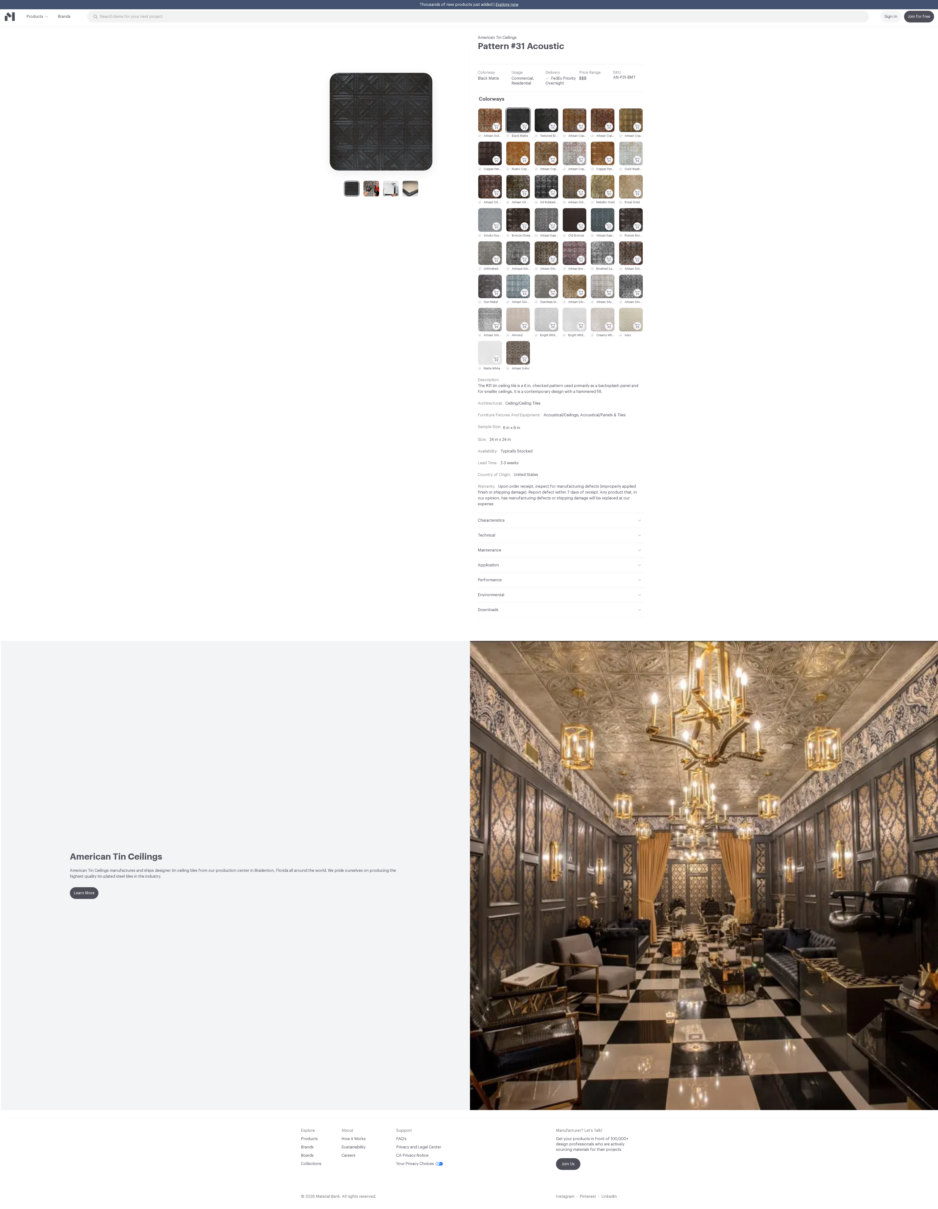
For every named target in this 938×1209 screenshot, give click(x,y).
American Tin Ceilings (497, 38)
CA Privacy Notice (412, 1155)
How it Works (353, 1139)
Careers (348, 1155)
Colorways (491, 99)
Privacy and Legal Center (418, 1147)
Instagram (565, 1196)
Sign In (891, 17)
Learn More (84, 893)
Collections (311, 1164)
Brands (64, 17)
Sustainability (353, 1147)
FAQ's (401, 1139)
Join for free (919, 17)
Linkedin (609, 1196)
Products (34, 17)
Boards (307, 1155)
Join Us (568, 1164)
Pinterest (588, 1196)
